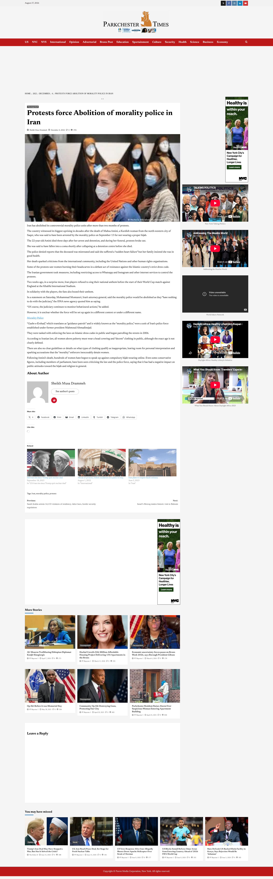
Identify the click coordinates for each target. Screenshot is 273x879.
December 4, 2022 (58, 130)
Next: (157, 502)
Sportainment (140, 42)
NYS (43, 42)
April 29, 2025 (99, 712)
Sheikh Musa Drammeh (38, 130)
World (75, 842)
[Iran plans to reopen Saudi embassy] (152, 462)
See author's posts (65, 391)
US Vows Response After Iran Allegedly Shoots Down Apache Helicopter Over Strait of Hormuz (135, 851)
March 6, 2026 (152, 658)
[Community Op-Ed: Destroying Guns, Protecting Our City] (102, 686)
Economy (222, 42)
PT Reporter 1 (34, 658)
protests (53, 494)
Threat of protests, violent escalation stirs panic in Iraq (100, 478)
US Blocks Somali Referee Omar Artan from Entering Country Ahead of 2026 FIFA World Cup (180, 851)
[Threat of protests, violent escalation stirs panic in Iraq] (102, 462)
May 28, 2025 (46, 709)
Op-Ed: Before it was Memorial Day (44, 706)
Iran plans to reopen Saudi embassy (143, 478)
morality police (42, 494)
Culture (156, 42)
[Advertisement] (136, 67)
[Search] (246, 41)
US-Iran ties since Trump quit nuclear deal (45, 478)
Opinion (74, 42)
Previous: (61, 504)
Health (183, 42)
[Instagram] (234, 3)
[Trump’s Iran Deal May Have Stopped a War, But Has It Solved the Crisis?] (46, 831)
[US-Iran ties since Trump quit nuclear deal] (51, 462)
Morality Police (35, 318)
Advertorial (89, 42)
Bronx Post (106, 42)
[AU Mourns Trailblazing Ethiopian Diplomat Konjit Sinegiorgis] (50, 632)
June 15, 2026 (46, 855)
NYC (35, 42)
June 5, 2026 (226, 857)
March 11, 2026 (99, 661)
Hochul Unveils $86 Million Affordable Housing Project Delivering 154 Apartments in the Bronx (102, 655)
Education (122, 42)
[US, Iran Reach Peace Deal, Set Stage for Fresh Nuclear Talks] (91, 831)
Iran (33, 494)
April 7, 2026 (46, 658)
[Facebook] (228, 3)
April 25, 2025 (152, 715)
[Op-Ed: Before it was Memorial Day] (50, 686)
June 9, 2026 (136, 857)
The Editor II (33, 855)
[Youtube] (245, 3)
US (26, 42)
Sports (165, 842)
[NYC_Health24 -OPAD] (168, 562)
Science (194, 42)
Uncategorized (33, 107)
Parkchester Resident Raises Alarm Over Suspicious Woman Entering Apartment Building (151, 709)
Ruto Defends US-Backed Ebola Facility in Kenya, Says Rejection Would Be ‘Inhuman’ (226, 851)
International (58, 42)
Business (208, 42)
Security (170, 42)
